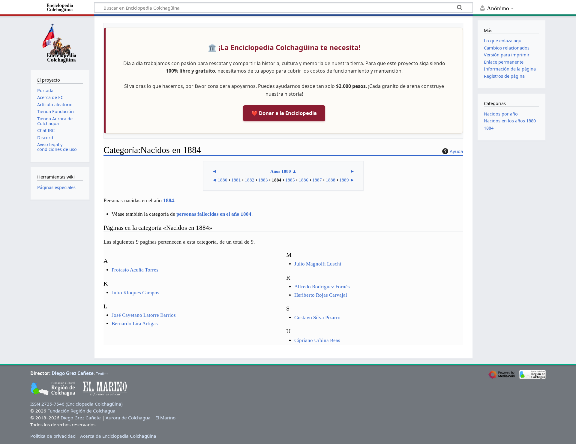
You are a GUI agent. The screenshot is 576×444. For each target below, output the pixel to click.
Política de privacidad (53, 436)
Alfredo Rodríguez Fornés (322, 287)
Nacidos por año (501, 114)
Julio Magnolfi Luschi (317, 264)
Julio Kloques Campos (135, 293)
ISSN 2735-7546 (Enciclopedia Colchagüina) (76, 404)
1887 (317, 180)
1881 (236, 180)
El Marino (165, 418)
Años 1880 (280, 171)
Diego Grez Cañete (73, 373)
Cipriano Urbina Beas (317, 340)
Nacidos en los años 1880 (510, 121)
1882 (249, 180)
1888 (330, 180)
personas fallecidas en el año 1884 (213, 214)
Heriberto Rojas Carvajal (320, 295)
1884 (168, 200)
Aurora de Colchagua (128, 418)
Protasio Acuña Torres (135, 270)
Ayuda (456, 151)
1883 (263, 180)
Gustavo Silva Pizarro (317, 317)
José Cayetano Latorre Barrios (144, 315)
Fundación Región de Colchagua (81, 411)
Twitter (102, 373)
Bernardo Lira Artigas (135, 323)
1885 (290, 180)
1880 (222, 180)
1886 (303, 180)
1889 (344, 180)
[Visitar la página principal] (60, 42)
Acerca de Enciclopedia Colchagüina (118, 436)
